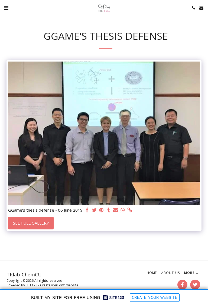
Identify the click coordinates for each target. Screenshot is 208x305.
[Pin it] (101, 210)
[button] (6, 7)
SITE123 (31, 285)
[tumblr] (108, 210)
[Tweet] (94, 210)
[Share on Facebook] (87, 210)
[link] (129, 210)
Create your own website (59, 285)
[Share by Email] (115, 210)
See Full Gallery (31, 223)
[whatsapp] (122, 210)
